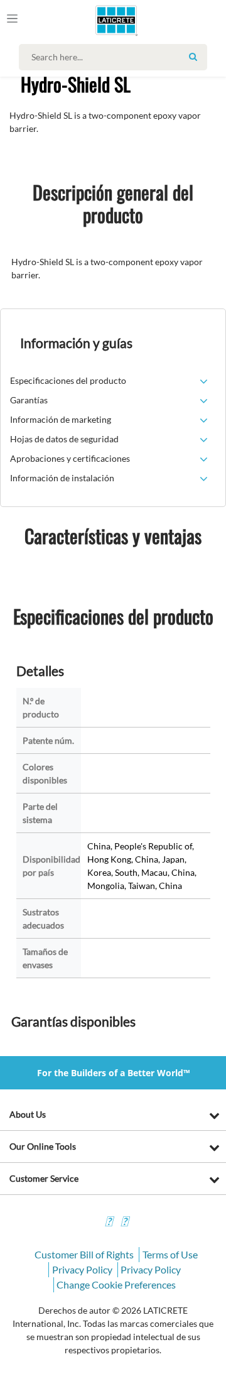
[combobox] (116, 57)
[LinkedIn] (108, 1223)
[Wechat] (124, 1223)
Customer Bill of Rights (84, 1254)
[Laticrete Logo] (98, 20)
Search (193, 56)
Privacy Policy (82, 1269)
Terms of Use (170, 1254)
